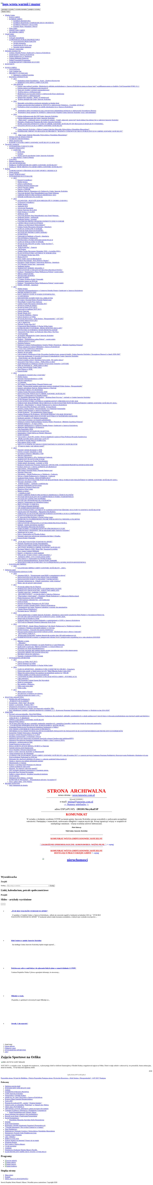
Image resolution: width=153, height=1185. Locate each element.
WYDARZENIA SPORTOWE (19, 658)
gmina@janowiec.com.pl (80, 801)
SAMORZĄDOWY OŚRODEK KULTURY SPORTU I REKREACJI (33, 170)
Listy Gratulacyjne (15, 71)
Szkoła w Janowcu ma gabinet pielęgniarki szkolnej (26, 761)
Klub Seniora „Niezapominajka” (28, 468)
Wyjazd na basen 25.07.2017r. (27, 307)
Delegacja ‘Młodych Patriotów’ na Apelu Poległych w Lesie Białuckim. (41, 645)
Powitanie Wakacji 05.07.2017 (27, 320)
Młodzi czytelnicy (23, 491)
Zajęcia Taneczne (23, 311)
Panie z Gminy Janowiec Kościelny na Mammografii (26, 751)
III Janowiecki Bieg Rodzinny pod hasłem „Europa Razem (36, 407)
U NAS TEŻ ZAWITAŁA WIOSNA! (30, 349)
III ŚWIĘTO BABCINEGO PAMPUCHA (31, 440)
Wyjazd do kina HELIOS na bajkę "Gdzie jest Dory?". (35, 244)
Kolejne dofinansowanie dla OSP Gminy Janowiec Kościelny (37, 116)
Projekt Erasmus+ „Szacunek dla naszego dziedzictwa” (35, 630)
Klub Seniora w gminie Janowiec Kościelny (26, 940)
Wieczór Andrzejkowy (24, 380)
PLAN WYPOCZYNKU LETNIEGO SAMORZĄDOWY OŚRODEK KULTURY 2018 (47, 401)
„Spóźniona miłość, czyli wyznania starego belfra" (34, 557)
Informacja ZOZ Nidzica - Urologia (21, 778)
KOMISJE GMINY (15, 19)
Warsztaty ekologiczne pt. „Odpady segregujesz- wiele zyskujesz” (39, 581)
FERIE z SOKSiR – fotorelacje (27, 285)
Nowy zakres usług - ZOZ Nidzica (20, 781)
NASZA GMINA (11, 67)
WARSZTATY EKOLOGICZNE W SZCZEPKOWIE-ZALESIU (39, 588)
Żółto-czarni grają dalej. (25, 686)
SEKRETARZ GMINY (17, 30)
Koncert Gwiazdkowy (24, 180)
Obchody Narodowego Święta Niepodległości (32, 461)
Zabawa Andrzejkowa (24, 184)
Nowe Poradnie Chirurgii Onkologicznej (22, 750)
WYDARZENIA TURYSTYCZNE (21, 146)
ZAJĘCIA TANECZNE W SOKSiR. (29, 229)
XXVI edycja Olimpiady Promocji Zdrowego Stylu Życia (36, 622)
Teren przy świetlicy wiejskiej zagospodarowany (33, 90)
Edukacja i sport (10, 570)
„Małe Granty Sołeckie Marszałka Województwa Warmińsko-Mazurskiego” (42, 135)
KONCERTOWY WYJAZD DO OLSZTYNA (33, 431)
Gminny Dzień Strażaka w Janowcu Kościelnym (33, 410)
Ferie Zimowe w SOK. (25, 369)
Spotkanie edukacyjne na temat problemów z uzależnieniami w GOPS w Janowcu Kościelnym (48, 620)
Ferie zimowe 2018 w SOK (26, 442)
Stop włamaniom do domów (18, 785)
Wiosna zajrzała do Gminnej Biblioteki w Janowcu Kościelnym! (38, 347)
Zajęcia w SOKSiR (23, 189)
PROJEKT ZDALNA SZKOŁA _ (28, 654)
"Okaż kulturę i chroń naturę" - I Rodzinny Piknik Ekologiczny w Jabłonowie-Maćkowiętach (48, 596)
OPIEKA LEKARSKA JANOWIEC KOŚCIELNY (26, 720)
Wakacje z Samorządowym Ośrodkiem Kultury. (33, 502)
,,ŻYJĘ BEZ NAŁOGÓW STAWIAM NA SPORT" (35, 542)
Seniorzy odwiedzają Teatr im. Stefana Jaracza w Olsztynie (36, 388)
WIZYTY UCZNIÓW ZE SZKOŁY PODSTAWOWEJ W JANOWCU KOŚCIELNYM (47, 444)
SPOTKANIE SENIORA (26, 275)
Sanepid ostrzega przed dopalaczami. (21, 748)
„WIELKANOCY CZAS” (26, 341)
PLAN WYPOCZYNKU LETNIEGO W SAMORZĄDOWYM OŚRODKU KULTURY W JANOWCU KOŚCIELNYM (58, 510)
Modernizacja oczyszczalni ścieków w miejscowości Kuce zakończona (40, 94)
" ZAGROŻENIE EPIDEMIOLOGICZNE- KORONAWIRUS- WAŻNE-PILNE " (37, 725)
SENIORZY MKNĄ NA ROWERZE (30, 390)
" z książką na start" (23, 493)
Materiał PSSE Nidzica (16, 721)
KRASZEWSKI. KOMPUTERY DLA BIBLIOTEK (35, 298)
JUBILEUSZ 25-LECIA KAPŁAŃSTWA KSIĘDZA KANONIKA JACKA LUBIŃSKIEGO (49, 513)
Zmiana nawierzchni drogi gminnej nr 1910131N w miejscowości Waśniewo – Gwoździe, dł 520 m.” (50, 105)
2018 (15, 114)
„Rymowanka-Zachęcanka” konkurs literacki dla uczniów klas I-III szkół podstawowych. (46, 635)
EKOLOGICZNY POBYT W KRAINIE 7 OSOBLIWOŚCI (37, 579)
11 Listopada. (21, 382)
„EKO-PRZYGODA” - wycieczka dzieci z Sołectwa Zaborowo (38, 594)
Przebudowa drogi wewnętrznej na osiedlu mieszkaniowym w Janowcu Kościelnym (45, 107)
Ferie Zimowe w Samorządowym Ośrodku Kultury (34, 558)
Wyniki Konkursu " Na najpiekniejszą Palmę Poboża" (35, 412)
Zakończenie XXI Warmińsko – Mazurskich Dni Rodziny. (36, 512)
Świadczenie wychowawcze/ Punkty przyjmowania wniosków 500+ (31, 708)
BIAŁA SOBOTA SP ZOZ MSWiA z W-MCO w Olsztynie (29, 746)
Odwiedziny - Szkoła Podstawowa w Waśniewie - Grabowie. (37, 474)
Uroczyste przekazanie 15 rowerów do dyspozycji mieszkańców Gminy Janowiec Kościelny (47, 356)
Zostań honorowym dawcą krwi (19, 744)
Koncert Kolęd (22, 371)
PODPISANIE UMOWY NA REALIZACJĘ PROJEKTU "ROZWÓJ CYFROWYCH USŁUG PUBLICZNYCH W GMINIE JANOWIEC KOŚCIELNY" (70, 131)
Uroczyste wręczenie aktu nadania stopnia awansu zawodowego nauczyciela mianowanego (47, 650)
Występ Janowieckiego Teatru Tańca (29, 367)
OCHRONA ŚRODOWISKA (19, 139)
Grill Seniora (21, 249)
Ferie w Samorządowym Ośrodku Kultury (31, 534)
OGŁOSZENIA (14, 69)
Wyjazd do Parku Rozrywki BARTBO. (30, 230)
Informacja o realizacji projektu (23, 75)
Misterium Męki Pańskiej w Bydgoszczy (30, 427)
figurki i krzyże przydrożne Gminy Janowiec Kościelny (35, 155)
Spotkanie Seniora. (23, 266)
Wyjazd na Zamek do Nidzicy (27, 305)
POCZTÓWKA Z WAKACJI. (27, 238)
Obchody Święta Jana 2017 (26, 324)
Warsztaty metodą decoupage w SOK (29, 450)
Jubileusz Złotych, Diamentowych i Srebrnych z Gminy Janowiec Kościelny (42, 191)
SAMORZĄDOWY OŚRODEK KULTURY (24, 62)
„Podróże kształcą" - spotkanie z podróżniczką (32, 483)
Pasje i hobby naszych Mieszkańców (29, 259)
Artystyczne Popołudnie (25, 208)
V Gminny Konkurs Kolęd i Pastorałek (30, 279)
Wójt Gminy (13, 28)
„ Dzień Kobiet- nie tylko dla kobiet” (29, 358)
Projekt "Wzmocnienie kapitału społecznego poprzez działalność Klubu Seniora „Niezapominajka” (49, 386)
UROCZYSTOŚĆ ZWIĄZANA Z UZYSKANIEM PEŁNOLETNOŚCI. (42, 523)
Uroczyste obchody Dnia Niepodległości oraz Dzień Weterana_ (38, 215)
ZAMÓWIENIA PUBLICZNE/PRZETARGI (24, 40)
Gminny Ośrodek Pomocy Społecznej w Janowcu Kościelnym (29, 53)
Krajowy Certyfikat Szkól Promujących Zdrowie (25, 765)
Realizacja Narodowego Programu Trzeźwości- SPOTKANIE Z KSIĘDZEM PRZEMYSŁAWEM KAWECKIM (55, 465)
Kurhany (20, 154)
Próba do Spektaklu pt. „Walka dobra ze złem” (32, 365)
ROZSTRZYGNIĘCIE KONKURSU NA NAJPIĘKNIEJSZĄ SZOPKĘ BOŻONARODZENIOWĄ (51, 562)
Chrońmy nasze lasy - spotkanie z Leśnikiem (32, 592)
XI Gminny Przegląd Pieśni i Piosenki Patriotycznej (34, 300)
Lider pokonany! (23, 678)
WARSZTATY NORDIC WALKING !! (30, 268)
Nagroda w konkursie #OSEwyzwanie (30, 656)
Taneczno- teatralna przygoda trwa (28, 350)
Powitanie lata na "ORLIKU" (27, 611)
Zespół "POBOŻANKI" (17, 174)
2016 (15, 101)
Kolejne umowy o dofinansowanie (28, 96)
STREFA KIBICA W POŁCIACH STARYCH (33, 675)
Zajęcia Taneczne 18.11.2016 (27, 210)
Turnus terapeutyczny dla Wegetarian (21, 753)
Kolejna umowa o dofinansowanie (28, 92)
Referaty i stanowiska (16, 49)
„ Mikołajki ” (21, 643)
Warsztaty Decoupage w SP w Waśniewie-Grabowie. (34, 457)
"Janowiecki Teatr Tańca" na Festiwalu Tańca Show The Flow (38, 332)
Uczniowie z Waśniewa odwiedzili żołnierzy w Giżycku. (36, 628)
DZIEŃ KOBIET (23, 277)
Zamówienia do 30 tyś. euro (22, 45)
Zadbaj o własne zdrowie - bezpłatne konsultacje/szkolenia (28, 774)
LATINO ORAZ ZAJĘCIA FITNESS (30, 223)
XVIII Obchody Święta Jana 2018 (28, 399)
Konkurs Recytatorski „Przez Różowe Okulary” (33, 260)
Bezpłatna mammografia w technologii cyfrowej (25, 736)
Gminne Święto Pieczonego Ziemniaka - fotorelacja (34, 227)
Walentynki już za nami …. (26, 532)
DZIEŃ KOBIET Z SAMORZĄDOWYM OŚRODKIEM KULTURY (41, 528)
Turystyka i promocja (12, 144)
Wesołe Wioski (22, 245)
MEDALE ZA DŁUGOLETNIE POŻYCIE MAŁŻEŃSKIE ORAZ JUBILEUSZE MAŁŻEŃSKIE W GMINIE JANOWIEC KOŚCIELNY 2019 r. (67, 480)
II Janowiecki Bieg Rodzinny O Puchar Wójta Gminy (35, 326)
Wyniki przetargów (19, 43)
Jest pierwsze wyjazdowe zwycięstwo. (30, 693)
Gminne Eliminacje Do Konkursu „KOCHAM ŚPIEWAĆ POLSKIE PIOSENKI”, (45, 414)
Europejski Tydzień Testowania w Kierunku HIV (25, 733)
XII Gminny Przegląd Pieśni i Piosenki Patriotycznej (34, 384)
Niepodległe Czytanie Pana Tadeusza (29, 302)
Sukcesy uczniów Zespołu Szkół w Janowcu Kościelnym (36, 605)
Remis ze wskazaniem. (24, 682)
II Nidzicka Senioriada (24, 521)
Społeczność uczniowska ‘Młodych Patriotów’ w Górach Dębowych (40, 647)
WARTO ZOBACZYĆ (17, 148)
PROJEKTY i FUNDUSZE (18, 73)
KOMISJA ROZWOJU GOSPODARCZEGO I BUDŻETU (33, 23)
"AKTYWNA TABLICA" (26, 633)
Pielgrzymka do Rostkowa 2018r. (28, 618)
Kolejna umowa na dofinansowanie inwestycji (32, 88)
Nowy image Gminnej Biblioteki (28, 551)
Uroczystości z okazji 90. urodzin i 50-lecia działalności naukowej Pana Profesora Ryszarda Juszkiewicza (52, 437)
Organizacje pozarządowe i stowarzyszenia (23, 707)
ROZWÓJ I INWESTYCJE (18, 77)
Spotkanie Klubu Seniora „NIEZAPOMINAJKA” (34, 478)
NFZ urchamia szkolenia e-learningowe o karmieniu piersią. (29, 770)
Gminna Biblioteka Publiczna (19, 58)
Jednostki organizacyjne (13, 51)
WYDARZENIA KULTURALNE (20, 176)
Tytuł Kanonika (22, 334)
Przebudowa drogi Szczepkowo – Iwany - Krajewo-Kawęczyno (38, 81)
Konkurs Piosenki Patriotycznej (27, 185)
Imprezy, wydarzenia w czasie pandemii (30, 553)
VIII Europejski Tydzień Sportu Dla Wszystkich (33, 680)
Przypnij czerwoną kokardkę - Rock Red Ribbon (25, 714)
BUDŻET (12, 36)
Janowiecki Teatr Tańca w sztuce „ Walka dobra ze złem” (36, 362)
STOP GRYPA (14, 776)
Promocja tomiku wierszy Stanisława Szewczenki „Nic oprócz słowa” (40, 360)
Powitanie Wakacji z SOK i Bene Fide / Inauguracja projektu (37, 549)
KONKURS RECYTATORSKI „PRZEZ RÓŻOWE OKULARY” (39, 328)
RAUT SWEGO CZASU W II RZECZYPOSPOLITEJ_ (36, 294)
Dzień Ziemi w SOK (24, 337)
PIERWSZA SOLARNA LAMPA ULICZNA (32, 82)
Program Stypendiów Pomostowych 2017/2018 (33, 603)
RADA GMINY (14, 17)
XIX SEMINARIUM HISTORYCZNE (30, 508)
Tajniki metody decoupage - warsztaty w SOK (32, 463)
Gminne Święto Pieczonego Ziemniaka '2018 (32, 392)
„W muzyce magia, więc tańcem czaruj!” (30, 446)
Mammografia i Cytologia (17, 763)
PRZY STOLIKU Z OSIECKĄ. (28, 504)
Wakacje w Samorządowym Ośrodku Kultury (32, 395)
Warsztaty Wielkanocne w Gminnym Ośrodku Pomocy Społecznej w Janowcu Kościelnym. (47, 425)
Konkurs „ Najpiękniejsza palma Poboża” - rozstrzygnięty (36, 339)
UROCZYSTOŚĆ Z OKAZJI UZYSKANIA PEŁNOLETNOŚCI (39, 270)
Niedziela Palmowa (23, 343)
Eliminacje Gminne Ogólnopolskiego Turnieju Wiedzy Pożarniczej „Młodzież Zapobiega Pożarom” (50, 345)
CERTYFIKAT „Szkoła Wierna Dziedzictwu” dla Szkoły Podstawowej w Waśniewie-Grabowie (49, 626)
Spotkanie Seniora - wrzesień (27, 219)
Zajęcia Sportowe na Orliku (26, 317)
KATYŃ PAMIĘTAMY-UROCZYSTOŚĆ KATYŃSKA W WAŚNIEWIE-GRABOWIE (47, 416)
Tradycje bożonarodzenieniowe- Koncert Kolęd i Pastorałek (37, 560)
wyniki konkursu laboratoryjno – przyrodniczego (33, 600)
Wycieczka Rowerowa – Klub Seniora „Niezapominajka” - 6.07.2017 (40, 319)
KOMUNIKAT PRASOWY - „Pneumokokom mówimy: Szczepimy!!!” (33, 780)
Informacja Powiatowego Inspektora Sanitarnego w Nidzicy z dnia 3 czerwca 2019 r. (37, 740)
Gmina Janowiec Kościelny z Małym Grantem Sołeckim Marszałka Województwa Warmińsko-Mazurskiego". (53, 129)
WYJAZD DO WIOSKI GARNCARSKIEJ (32, 232)
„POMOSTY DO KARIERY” (19, 701)
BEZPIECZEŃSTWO (12, 783)
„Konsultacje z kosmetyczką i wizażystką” (31, 375)
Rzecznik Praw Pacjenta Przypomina (21, 772)
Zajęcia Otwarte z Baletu (25, 187)
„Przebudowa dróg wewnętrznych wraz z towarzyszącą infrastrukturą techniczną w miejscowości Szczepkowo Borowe (56, 111)
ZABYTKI (17, 150)
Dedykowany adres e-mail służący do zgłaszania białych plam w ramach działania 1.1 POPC (43, 968)
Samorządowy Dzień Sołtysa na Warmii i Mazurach (34, 433)
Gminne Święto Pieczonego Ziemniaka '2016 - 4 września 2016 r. (39, 251)
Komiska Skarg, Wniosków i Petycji (25, 26)
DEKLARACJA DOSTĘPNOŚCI (16, 1179)
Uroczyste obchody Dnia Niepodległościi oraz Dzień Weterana (38, 193)
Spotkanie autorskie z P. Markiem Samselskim (32, 418)
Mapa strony (9, 1175)
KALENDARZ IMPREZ (17, 564)
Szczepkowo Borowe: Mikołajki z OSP (30, 453)
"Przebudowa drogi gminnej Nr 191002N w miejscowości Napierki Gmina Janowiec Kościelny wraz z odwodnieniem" (56, 112)
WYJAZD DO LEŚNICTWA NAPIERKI (31, 498)
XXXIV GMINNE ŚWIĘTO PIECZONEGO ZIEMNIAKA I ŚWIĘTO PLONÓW (45, 495)
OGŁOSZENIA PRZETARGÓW (24, 41)
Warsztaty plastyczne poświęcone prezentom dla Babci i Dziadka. (39, 536)
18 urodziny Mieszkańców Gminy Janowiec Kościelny (35, 335)
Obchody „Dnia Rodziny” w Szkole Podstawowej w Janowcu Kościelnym (42, 405)
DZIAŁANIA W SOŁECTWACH (20, 137)
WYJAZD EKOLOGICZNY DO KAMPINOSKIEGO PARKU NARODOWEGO (45, 497)
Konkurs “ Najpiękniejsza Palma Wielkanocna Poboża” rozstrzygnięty (40, 272)
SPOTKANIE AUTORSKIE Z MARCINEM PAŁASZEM (37, 330)
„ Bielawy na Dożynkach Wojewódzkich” (31, 225)
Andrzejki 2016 (22, 206)
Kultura (7, 169)
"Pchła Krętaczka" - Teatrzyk (27, 247)
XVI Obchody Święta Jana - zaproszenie (30, 264)
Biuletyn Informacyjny (16, 161)
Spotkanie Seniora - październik (27, 217)
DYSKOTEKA (22, 234)
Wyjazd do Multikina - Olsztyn (27, 315)
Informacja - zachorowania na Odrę (20, 742)
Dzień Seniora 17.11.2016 (26, 212)
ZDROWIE (9, 712)
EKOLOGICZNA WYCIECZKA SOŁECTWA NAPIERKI (37, 577)
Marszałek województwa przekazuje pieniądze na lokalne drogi (38, 103)
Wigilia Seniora (22, 182)
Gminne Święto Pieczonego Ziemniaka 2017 (32, 304)
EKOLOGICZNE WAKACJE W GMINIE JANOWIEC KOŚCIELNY (41, 394)
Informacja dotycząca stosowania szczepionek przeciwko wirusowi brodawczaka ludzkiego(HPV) (41, 738)
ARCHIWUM (18, 84)
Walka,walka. (21, 688)
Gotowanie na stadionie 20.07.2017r (29, 309)
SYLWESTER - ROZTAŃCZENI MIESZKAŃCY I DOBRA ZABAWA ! (42, 200)
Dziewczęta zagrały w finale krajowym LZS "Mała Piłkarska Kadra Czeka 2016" (44, 671)
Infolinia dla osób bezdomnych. (19, 699)
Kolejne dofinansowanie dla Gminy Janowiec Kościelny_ (36, 118)
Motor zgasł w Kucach (24, 692)
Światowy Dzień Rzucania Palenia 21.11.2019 (24, 735)
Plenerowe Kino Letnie (25, 489)
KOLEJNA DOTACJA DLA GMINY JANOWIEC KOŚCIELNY (39, 126)
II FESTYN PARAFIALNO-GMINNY (30, 515)
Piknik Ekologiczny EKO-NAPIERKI (30, 598)
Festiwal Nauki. (22, 602)
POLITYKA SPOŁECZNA (14, 697)
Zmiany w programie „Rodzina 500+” (21, 705)
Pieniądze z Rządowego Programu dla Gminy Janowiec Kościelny (39, 122)
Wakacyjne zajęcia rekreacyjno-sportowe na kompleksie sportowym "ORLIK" (43, 673)
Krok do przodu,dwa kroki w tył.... (28, 695)
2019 (15, 127)
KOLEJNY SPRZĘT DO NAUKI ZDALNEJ (32, 652)
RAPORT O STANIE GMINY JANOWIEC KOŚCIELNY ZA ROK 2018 (34, 142)
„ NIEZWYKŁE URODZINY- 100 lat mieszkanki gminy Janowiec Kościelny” (43, 530)
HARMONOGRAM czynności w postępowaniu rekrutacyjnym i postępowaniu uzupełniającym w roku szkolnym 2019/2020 (58, 637)
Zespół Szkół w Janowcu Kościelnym (21, 54)
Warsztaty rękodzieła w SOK (27, 482)
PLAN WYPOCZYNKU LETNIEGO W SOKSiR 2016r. (36, 253)
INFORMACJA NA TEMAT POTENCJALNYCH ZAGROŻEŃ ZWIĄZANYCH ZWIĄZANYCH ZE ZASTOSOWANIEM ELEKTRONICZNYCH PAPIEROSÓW (66, 731)
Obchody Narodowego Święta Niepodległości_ (33, 543)
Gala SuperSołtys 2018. (25, 429)
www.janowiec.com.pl (83, 795)
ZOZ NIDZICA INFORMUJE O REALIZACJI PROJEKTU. (30, 729)
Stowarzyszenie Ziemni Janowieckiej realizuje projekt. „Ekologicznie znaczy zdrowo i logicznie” (49, 632)
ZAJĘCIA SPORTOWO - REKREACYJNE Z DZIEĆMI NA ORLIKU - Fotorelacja (46, 669)
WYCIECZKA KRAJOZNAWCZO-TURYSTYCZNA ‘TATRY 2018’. (41, 617)
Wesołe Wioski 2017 (24, 313)
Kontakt (7, 1177)
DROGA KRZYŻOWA (25, 274)
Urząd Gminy (9, 34)
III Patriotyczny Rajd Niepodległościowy (30, 648)
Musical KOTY (22, 257)
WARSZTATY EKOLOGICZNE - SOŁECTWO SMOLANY (38, 590)
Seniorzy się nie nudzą (24, 352)
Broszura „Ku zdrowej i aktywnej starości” (23, 768)
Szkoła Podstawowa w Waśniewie (20, 56)
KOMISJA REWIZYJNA (22, 21)
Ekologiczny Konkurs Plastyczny (28, 487)
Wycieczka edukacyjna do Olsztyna (29, 587)
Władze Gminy (10, 15)
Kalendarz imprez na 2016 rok (27, 281)
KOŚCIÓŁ (21, 152)
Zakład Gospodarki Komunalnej (19, 60)
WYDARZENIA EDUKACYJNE (20, 572)
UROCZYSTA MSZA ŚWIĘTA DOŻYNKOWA (34, 545)
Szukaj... (4, 885)
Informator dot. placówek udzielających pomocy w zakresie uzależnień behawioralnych (38, 759)
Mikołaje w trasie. (23, 641)
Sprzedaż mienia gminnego (22, 47)
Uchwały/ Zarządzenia (16, 38)
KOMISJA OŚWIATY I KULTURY (25, 25)
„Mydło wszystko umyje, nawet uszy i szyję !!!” (33, 438)
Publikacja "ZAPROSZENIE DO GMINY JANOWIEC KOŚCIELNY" (33, 165)
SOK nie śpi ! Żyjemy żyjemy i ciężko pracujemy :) (34, 555)
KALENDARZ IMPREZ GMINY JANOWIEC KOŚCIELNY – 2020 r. (41, 568)
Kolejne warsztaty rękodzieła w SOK (29, 452)
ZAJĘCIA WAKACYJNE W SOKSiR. (30, 242)
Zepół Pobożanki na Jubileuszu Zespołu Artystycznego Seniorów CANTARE (43, 364)
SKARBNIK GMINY (16, 32)
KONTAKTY (9, 64)
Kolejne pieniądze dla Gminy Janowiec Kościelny (34, 99)
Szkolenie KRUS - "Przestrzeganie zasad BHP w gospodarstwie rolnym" (41, 575)
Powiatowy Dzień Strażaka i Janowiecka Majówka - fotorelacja (38, 262)
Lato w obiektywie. (23, 322)
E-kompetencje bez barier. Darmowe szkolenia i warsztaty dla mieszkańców (42, 607)
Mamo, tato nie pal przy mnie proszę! (29, 583)
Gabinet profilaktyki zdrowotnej (19, 766)
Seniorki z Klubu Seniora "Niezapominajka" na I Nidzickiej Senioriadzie (41, 409)
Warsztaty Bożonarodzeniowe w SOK (30, 379)
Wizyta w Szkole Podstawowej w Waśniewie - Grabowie (36, 476)
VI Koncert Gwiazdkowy (25, 202)
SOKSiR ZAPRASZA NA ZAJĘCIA (30, 197)
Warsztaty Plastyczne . (24, 472)
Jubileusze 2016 (22, 214)
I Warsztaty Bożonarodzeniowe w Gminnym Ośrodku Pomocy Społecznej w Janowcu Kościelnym (50, 290)
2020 (15, 133)
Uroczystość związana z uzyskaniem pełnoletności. (34, 420)
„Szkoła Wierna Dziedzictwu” (27, 609)
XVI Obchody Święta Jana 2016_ (28, 255)
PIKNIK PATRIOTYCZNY (26, 292)
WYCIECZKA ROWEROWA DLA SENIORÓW (34, 500)
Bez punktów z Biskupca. (25, 684)
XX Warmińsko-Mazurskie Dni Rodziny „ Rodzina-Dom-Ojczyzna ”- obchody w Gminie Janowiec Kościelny (53, 397)
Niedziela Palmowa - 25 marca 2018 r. (30, 424)
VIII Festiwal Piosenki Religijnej (28, 506)
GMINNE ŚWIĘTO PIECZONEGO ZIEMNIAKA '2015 (36, 195)
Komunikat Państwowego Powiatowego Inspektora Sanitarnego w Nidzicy (33, 727)
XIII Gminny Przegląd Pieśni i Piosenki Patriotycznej (34, 470)
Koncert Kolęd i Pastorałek (26, 538)
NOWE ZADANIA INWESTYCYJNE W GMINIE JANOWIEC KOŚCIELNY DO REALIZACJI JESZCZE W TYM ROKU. (60, 124)
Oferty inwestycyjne (15, 141)
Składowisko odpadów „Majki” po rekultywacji (33, 97)
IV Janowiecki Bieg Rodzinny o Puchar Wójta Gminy (35, 517)
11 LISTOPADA (23, 296)
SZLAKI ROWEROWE (17, 163)
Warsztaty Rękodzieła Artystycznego (29, 485)
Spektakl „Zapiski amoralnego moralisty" (31, 525)
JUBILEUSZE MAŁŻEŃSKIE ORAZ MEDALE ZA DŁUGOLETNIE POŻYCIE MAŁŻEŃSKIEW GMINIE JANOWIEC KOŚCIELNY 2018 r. (67, 403)
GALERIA (13, 159)
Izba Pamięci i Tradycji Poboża (23, 157)
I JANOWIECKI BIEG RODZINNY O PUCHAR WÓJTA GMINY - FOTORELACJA (47, 677)
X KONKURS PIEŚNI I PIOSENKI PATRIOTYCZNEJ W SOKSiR (40, 221)
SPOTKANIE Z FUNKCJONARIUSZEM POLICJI (35, 240)
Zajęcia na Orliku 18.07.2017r (27, 662)
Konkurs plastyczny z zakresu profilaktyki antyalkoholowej (37, 467)
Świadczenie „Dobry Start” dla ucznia (21, 703)
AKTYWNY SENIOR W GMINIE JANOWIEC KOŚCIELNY (38, 547)
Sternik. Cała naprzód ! (19, 1023)
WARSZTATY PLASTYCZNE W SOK (31, 459)
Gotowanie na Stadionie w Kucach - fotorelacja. (33, 236)
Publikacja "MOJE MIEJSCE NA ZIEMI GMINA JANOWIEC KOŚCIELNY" (35, 167)
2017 (15, 109)
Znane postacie (14, 172)
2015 (15, 79)
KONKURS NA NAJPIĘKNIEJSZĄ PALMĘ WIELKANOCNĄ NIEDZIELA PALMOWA (48, 519)
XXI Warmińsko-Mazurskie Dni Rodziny (31, 527)
